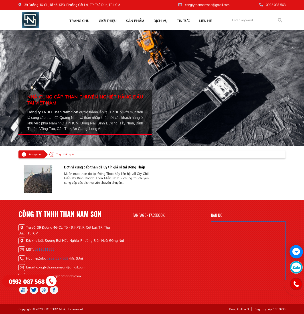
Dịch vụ (161, 21)
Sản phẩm (135, 21)
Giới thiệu (108, 21)
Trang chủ (79, 21)
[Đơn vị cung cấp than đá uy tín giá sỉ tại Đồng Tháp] (37, 179)
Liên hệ (205, 21)
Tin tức (183, 21)
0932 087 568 (57, 258)
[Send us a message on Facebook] (296, 251)
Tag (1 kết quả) (65, 154)
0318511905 (44, 249)
